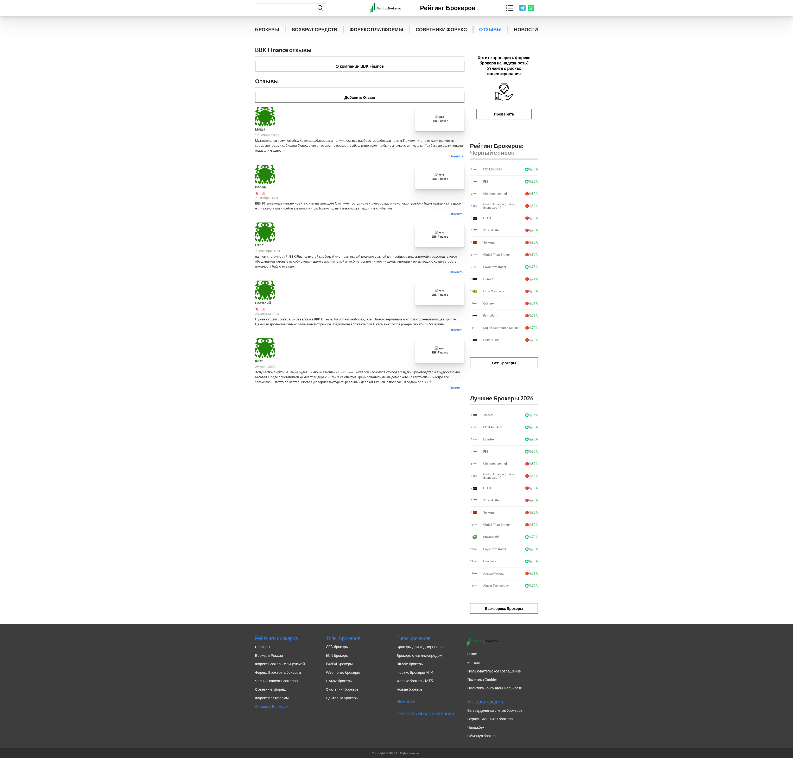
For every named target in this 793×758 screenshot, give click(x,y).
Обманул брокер (481, 735)
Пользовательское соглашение (494, 671)
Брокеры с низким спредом (419, 655)
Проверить (504, 114)
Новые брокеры (409, 689)
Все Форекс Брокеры (504, 608)
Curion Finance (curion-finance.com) (499, 205)
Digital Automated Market (501, 328)
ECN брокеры (337, 655)
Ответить (456, 156)
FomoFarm (490, 316)
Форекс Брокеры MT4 (414, 672)
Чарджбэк (475, 727)
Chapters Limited (495, 194)
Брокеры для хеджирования (420, 646)
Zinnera (488, 415)
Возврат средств (314, 29)
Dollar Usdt (491, 340)
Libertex (488, 439)
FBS (486, 181)
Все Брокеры (504, 363)
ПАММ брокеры (339, 680)
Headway (489, 561)
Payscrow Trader (494, 267)
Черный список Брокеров (276, 680)
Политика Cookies (482, 679)
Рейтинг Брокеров (447, 8)
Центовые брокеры (342, 698)
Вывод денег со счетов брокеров (495, 710)
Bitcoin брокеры (410, 664)
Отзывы (490, 29)
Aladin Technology (496, 586)
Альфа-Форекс (494, 573)
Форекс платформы (376, 29)
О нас (472, 654)
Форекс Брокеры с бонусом (278, 672)
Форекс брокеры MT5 (414, 680)
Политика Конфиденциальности (494, 688)
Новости (526, 29)
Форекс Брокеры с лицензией (280, 664)
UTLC (487, 218)
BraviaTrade (491, 537)
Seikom (488, 242)
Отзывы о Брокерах (271, 706)
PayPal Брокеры (339, 664)
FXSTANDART (492, 169)
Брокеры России (269, 655)
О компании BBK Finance (360, 66)
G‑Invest (489, 279)
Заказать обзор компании (425, 713)
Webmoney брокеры (343, 672)
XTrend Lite (491, 230)
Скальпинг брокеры (342, 689)
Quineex (488, 303)
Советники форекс (441, 29)
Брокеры (267, 29)
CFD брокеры (337, 646)
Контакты (475, 662)
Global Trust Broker (496, 255)
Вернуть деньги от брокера (490, 718)
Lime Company (493, 291)
